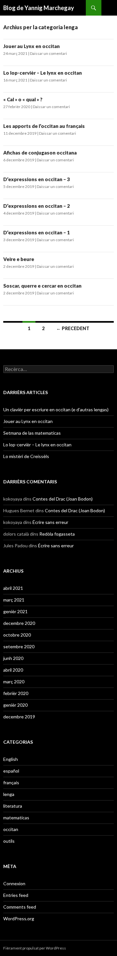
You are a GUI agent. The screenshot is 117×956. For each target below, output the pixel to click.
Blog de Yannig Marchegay (38, 7)
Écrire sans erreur (50, 522)
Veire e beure (18, 259)
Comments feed (19, 907)
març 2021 (13, 599)
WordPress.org (18, 918)
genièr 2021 (15, 611)
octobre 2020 (17, 635)
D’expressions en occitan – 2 (36, 206)
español (11, 771)
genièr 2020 (15, 705)
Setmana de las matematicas (32, 433)
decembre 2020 (19, 623)
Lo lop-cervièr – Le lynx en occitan (42, 73)
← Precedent (72, 328)
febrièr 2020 (15, 693)
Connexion (14, 883)
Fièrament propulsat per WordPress (34, 948)
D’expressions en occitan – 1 (36, 232)
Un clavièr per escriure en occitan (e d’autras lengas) (56, 409)
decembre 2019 (19, 716)
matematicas (16, 817)
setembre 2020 (18, 646)
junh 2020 (13, 658)
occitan (10, 829)
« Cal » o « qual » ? (23, 99)
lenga (8, 794)
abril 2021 (13, 588)
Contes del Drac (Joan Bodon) (62, 499)
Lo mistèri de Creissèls (26, 456)
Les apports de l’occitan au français (44, 126)
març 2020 (13, 681)
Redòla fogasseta (57, 534)
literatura (12, 806)
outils (9, 841)
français (11, 782)
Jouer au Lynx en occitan (31, 46)
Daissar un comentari (48, 53)
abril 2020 (13, 670)
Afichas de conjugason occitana (40, 152)
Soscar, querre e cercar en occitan (42, 286)
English (10, 759)
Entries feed (15, 895)
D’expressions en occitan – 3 (36, 179)
